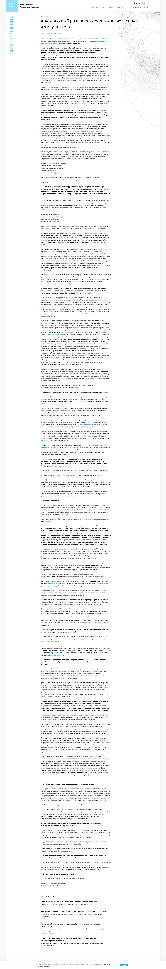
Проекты (110, 7)
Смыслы (145, 7)
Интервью (45, 16)
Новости (128, 7)
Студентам (137, 3)
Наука (103, 7)
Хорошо (124, 965)
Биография (96, 7)
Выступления (119, 7)
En (147, 3)
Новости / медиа (11, 37)
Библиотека (137, 7)
